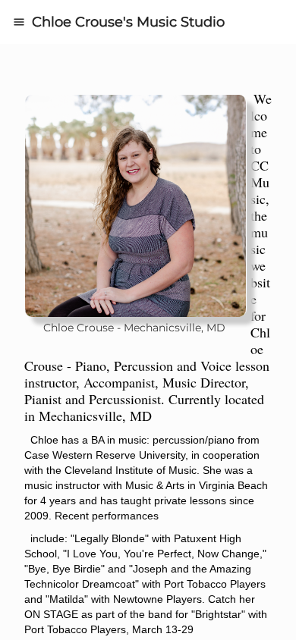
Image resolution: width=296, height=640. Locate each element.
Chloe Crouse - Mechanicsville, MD (135, 327)
